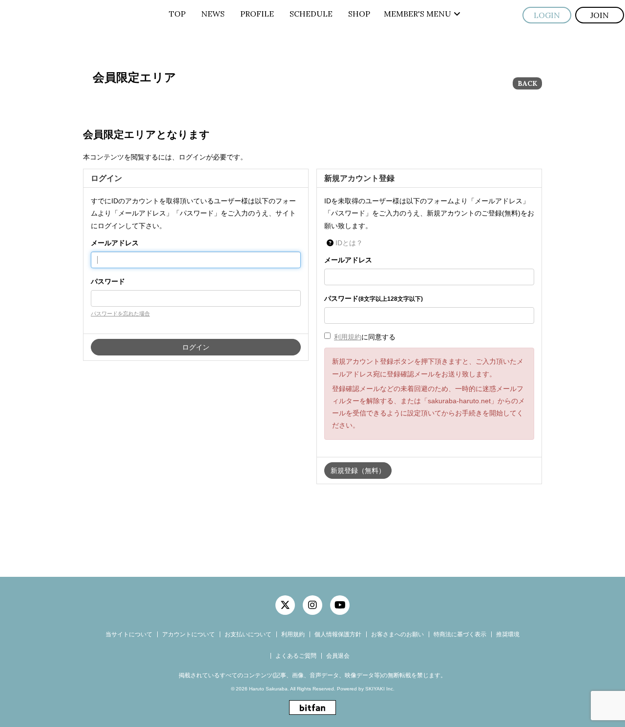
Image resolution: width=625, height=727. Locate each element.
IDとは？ (349, 243)
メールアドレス (115, 243)
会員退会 (338, 655)
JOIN (599, 15)
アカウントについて (188, 634)
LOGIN (547, 15)
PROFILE (257, 14)
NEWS (213, 14)
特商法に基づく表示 (460, 634)
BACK (527, 83)
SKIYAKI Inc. (380, 688)
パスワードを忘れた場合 (120, 313)
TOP (177, 14)
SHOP (359, 14)
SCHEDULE (311, 14)
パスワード (108, 281)
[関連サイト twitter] (285, 605)
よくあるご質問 (295, 655)
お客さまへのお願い (397, 634)
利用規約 (347, 337)
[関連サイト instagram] (312, 605)
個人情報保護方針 (337, 634)
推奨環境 (508, 634)
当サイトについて (128, 634)
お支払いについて (248, 634)
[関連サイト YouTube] (340, 605)
